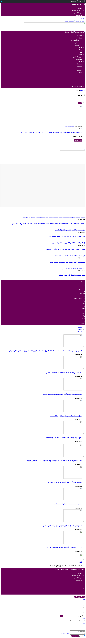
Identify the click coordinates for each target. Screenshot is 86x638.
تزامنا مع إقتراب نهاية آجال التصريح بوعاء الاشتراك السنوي (65, 249)
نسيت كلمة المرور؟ (64, 634)
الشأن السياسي (74, 40)
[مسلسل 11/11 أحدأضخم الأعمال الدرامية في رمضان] (72, 478)
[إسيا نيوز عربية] (75, 21)
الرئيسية (79, 36)
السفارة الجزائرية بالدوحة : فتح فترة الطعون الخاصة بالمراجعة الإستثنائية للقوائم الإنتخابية (51, 132)
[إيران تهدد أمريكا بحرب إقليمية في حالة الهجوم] (72, 412)
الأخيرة (80, 327)
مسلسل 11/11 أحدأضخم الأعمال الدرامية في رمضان (65, 482)
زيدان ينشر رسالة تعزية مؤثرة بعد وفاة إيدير (67, 504)
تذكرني (81, 636)
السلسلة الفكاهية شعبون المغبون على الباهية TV (64, 547)
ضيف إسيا (79, 66)
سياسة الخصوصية (77, 13)
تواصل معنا (79, 15)
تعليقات (79, 332)
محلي (77, 45)
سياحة (80, 62)
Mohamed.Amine (69, 126)
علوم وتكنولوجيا (77, 57)
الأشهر (80, 329)
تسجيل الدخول (74, 636)
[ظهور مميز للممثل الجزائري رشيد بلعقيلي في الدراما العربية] (72, 522)
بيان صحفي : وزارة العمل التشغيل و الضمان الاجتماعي (67, 236)
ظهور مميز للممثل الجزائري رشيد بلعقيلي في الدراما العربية (62, 526)
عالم (81, 52)
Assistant (73, 1)
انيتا (81, 562)
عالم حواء (79, 64)
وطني (77, 43)
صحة (80, 55)
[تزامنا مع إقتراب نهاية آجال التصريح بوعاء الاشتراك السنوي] (72, 390)
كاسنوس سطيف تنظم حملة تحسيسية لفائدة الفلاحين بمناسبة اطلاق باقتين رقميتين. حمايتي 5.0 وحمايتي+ (48, 223)
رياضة (80, 50)
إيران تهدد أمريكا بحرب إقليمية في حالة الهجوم (66, 416)
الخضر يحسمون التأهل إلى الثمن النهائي (71, 275)
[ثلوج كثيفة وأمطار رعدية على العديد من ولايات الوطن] (72, 433)
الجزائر (80, 38)
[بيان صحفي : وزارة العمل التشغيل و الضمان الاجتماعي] (72, 368)
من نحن (80, 8)
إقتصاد (80, 48)
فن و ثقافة (79, 59)
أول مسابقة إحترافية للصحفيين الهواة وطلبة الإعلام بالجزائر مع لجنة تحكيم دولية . (54, 460)
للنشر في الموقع (77, 10)
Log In (80, 1)
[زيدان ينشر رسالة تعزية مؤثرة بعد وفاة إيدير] (72, 500)
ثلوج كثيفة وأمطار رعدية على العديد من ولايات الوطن (67, 262)
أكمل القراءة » (78, 140)
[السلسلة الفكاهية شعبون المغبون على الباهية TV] (72, 543)
